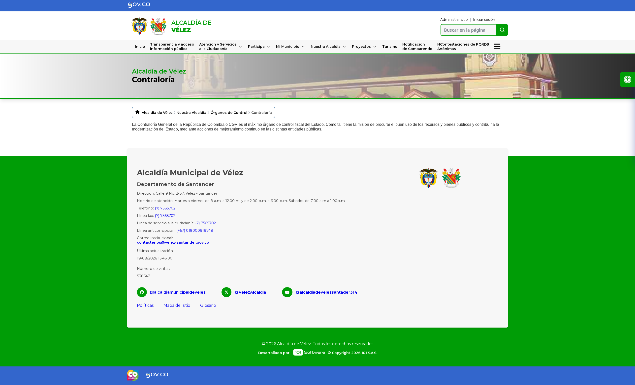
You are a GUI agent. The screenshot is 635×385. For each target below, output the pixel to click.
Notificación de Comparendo (417, 46)
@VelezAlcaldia (250, 292)
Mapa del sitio (176, 305)
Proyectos (361, 46)
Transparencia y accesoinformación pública (172, 46)
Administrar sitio (454, 19)
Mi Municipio (287, 46)
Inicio (140, 46)
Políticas (145, 305)
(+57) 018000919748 (194, 230)
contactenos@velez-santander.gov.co (173, 242)
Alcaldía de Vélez (157, 112)
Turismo (389, 46)
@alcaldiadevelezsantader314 (326, 292)
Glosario (208, 305)
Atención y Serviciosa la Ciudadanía (218, 46)
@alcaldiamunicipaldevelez (178, 292)
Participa (256, 46)
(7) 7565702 (165, 208)
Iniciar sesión (484, 19)
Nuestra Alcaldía (326, 46)
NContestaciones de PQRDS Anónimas (463, 46)
